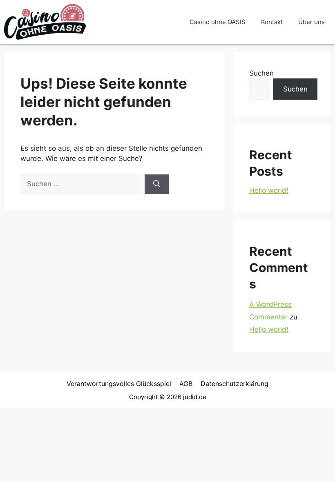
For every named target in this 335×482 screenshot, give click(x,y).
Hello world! (268, 190)
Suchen (261, 73)
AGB (185, 383)
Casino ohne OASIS (218, 22)
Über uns (311, 22)
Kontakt (272, 22)
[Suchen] (157, 184)
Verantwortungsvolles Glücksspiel (119, 383)
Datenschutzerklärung (234, 383)
